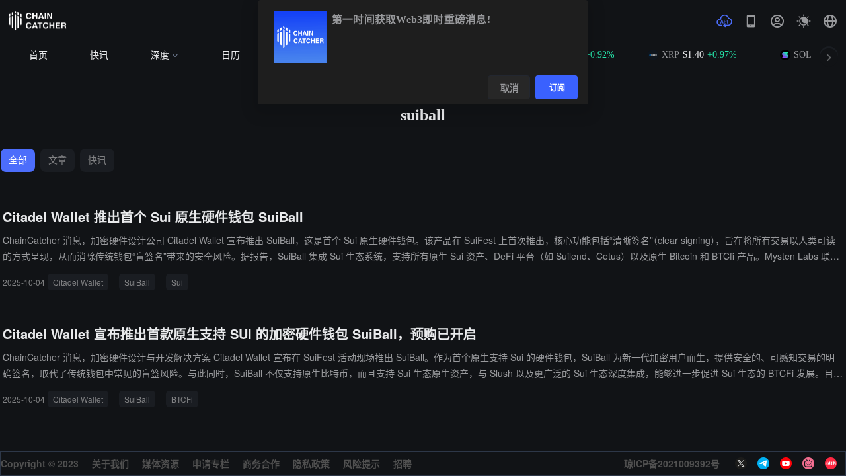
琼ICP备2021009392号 (672, 463)
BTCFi (182, 399)
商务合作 (261, 463)
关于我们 (110, 463)
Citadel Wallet (78, 282)
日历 (230, 55)
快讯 (99, 55)
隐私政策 (311, 463)
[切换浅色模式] (804, 21)
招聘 (402, 463)
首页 (38, 55)
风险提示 (361, 463)
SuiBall (137, 282)
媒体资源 (160, 463)
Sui (177, 282)
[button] (830, 21)
